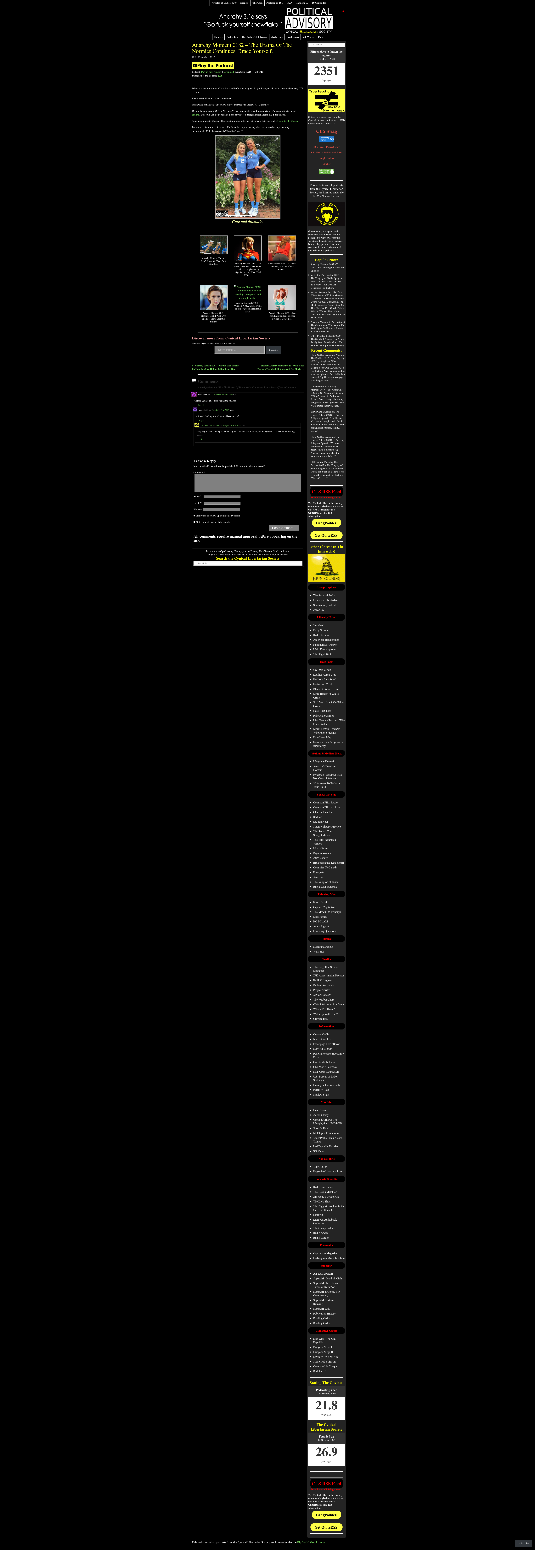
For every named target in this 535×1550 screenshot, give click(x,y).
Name (198, 496)
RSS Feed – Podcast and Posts (326, 152)
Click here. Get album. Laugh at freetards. (267, 554)
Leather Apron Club (324, 674)
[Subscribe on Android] (326, 173)
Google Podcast (327, 158)
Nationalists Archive (325, 644)
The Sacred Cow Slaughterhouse (322, 833)
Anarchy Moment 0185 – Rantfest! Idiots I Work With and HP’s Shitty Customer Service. (213, 317)
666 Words (308, 36)
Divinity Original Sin (325, 1357)
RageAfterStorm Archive (327, 1171)
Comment (199, 472)
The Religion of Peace (325, 882)
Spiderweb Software (324, 1361)
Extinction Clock (323, 684)
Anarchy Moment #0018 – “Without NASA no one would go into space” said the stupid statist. (248, 307)
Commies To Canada (287, 120)
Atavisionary (320, 858)
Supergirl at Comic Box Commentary (326, 1293)
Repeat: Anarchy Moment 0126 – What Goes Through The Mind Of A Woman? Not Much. (280, 367)
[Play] (213, 68)
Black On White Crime (326, 689)
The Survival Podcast (325, 595)
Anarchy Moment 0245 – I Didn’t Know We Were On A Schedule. (214, 261)
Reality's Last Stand (324, 679)
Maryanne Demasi (323, 761)
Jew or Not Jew (322, 995)
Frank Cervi (320, 902)
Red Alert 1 (320, 1371)
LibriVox (318, 1215)
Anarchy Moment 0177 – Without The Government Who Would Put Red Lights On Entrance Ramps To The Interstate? (328, 326)
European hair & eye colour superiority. (328, 744)
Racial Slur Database (325, 886)
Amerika (318, 877)
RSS (220, 75)
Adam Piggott (321, 926)
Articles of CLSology (223, 2)
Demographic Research (326, 1085)
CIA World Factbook (325, 1067)
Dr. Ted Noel (320, 822)
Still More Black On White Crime (328, 704)
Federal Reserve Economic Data (328, 1055)
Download (228, 71)
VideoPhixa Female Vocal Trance (328, 1139)
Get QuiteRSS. (326, 535)
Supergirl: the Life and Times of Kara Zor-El (326, 1285)
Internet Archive (322, 1039)
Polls (320, 36)
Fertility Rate (321, 1090)
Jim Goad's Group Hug (326, 1196)
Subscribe (273, 349)
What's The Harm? (324, 1009)
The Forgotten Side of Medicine (325, 969)
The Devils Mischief (325, 1192)
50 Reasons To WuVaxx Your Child (326, 785)
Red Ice (317, 817)
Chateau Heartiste (323, 812)
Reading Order (321, 1318)
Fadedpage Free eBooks (326, 1044)
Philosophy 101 (274, 2)
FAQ (289, 2)
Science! (244, 2)
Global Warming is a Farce (328, 1004)
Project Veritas (321, 990)
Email (198, 503)
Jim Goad (318, 625)
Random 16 (302, 2)
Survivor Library (322, 1048)
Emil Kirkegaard (322, 980)
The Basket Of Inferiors (254, 36)
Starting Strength (323, 946)
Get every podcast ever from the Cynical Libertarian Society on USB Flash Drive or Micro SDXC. (326, 120)
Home (217, 36)
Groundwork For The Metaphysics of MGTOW (327, 1121)
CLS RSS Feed (326, 491)
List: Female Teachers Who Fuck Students (329, 722)
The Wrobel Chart (323, 999)
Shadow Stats (321, 1094)
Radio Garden (321, 1237)
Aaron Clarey (321, 1115)
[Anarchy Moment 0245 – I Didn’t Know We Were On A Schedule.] (214, 253)
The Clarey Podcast (324, 1228)
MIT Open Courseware (326, 1071)
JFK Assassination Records (328, 975)
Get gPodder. (326, 523)
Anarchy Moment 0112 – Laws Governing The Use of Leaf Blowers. (282, 266)
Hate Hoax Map (322, 737)
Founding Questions (324, 931)
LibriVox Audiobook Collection (325, 1221)
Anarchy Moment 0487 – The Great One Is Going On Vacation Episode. (327, 389)
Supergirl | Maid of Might (328, 1278)
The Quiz (257, 2)
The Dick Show (322, 1201)
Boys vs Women (322, 853)
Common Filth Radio (325, 802)
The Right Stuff (322, 654)
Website (198, 509)
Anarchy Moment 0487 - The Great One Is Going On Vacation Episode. (327, 267)
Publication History (324, 1313)
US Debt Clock (322, 670)
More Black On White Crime (326, 695)
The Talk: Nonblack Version (324, 841)
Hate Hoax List (322, 711)
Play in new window (211, 71)
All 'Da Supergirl (323, 1273)
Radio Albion (321, 635)
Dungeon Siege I (322, 1347)
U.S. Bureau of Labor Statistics (325, 1078)
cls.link (195, 114)
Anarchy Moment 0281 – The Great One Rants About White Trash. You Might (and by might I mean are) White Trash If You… (247, 269)
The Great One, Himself (209, 425)
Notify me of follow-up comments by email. (218, 515)
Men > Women (321, 848)
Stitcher (326, 163)
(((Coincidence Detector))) (328, 863)
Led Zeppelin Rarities (325, 1146)
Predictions (293, 36)
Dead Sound (320, 1110)
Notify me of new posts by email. (213, 521)
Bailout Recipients (323, 985)
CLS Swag (326, 130)
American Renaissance (326, 640)
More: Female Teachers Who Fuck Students (326, 730)
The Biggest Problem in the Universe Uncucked (329, 1208)
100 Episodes (319, 2)
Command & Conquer (325, 1366)
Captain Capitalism (324, 907)
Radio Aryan (320, 1233)
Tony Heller (320, 1167)
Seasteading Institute (325, 605)
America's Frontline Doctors (324, 768)
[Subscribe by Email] (326, 141)
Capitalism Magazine (325, 1253)
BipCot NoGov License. (326, 196)
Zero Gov (318, 610)
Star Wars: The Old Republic (324, 1340)
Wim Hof (318, 951)
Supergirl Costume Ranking (324, 1302)
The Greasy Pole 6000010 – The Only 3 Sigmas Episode (328, 415)
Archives (276, 36)
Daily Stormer (321, 630)
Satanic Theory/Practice (327, 826)
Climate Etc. (320, 1019)
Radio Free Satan (323, 1187)
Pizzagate (318, 872)
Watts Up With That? (325, 1014)
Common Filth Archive (326, 807)
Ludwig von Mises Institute (329, 1258)
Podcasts (231, 36)
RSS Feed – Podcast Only (326, 146)
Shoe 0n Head (321, 1128)
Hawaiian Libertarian (325, 600)
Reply (201, 405)
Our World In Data (324, 1062)
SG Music (319, 1151)
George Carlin (321, 1034)
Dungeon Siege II (323, 1352)
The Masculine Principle (327, 912)
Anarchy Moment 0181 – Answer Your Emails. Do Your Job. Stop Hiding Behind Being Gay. (215, 367)
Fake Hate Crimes (323, 715)
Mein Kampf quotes (324, 649)
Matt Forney (320, 917)
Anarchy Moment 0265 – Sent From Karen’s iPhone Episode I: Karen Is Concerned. (282, 315)
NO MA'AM (320, 921)
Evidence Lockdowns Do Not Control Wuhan (327, 776)
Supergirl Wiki (321, 1308)
